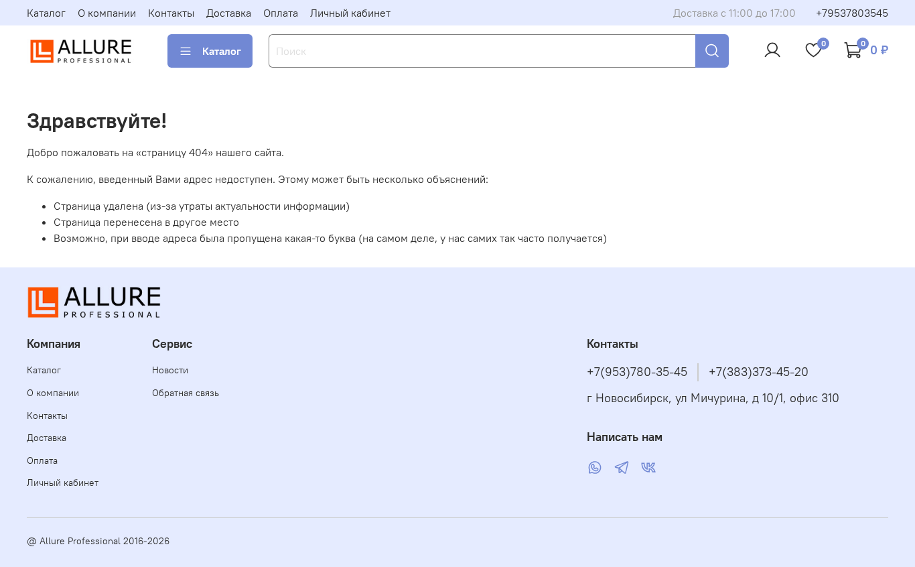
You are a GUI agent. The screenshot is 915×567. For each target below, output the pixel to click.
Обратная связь (185, 393)
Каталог (46, 12)
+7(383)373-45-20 (758, 372)
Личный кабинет (350, 12)
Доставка (228, 12)
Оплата (280, 12)
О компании (107, 12)
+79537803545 (852, 12)
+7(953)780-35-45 (637, 372)
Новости (170, 370)
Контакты (171, 12)
